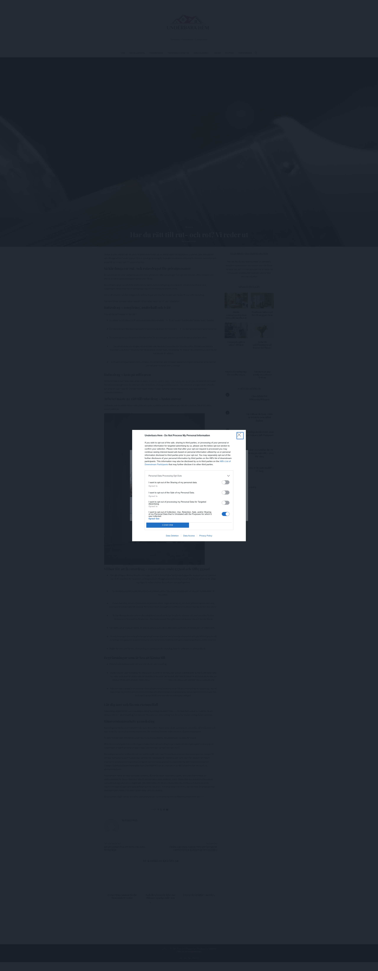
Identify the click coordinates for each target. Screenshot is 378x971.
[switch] (225, 482)
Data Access (189, 535)
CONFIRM (167, 525)
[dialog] (189, 485)
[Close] (240, 435)
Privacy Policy (205, 535)
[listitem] (189, 475)
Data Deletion (172, 535)
